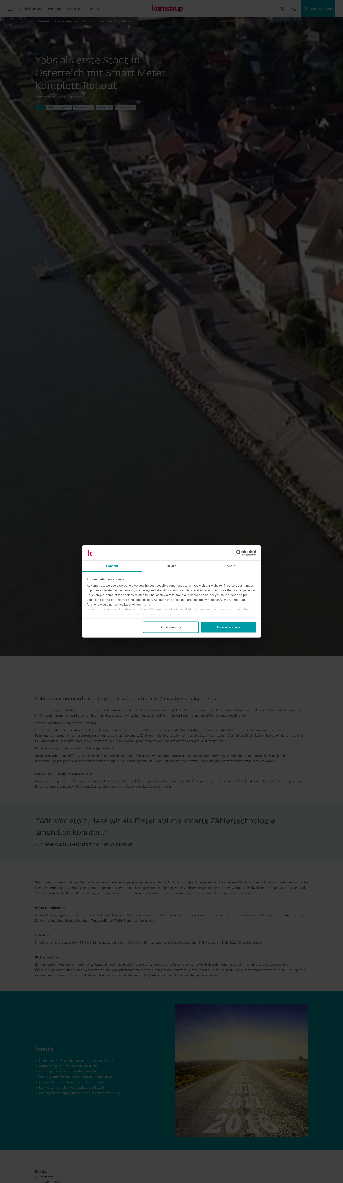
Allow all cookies (228, 627)
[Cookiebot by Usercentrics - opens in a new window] (239, 553)
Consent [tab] (112, 566)
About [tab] (231, 566)
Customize (168, 627)
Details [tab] (171, 566)
